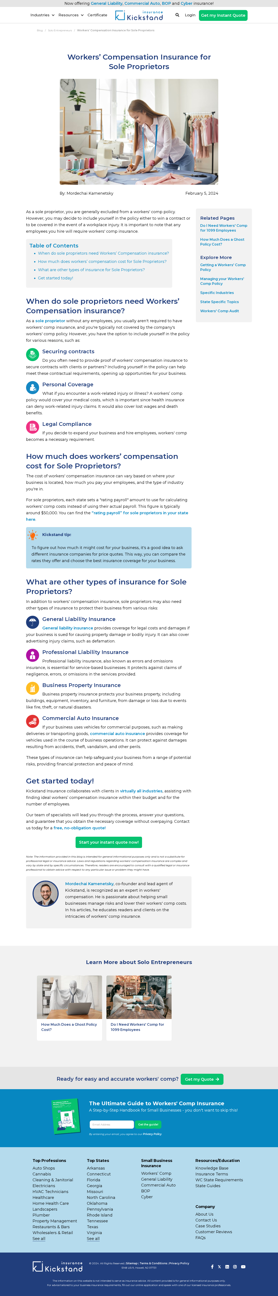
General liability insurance (67, 628)
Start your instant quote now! (109, 842)
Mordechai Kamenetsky (89, 883)
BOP (166, 3)
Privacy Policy (152, 1134)
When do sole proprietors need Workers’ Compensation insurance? (103, 253)
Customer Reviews (213, 1232)
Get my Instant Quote (223, 15)
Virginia (94, 1232)
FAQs (200, 1237)
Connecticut (99, 1174)
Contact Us (206, 1220)
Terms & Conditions (153, 1263)
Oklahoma (97, 1203)
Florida (93, 1180)
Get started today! (55, 278)
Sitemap (132, 1263)
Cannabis (42, 1174)
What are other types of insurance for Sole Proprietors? (91, 269)
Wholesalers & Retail (53, 1232)
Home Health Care (51, 1203)
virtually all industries (141, 791)
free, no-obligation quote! (80, 828)
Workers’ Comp (156, 1173)
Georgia (94, 1185)
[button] (42, 15)
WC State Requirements (219, 1180)
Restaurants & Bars (51, 1227)
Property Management (55, 1221)
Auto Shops (44, 1168)
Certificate (97, 15)
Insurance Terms (211, 1174)
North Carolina (101, 1197)
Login (190, 15)
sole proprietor (50, 321)
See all (39, 1238)
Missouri (95, 1191)
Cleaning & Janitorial (53, 1180)
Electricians (44, 1185)
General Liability (106, 3)
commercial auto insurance (117, 733)
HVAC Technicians (50, 1191)
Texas (92, 1227)
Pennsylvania (100, 1209)
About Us (204, 1214)
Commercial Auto (142, 3)
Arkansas (96, 1168)
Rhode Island (100, 1215)
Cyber (186, 3)
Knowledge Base (211, 1168)
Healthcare (43, 1197)
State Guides (207, 1185)
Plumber (41, 1215)
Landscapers (45, 1209)
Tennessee (97, 1221)
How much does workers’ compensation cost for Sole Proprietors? (102, 261)
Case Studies (208, 1226)
